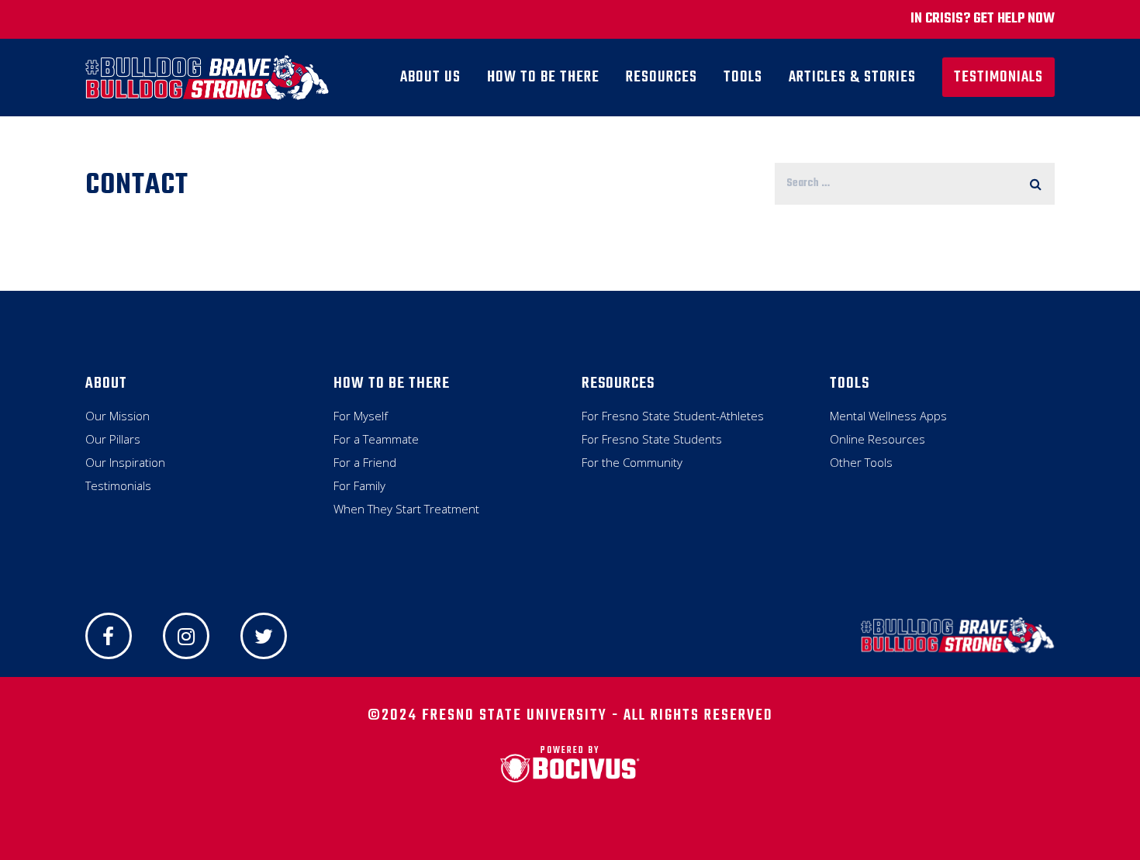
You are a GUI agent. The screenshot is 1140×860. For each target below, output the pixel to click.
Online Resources (877, 439)
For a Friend (364, 462)
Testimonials (118, 485)
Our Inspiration (125, 462)
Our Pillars (112, 439)
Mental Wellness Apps (888, 415)
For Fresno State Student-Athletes (673, 415)
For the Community (632, 462)
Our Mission (117, 415)
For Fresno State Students (652, 439)
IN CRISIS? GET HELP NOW (982, 19)
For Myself (360, 415)
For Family (359, 485)
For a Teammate (376, 439)
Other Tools (861, 462)
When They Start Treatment (406, 508)
